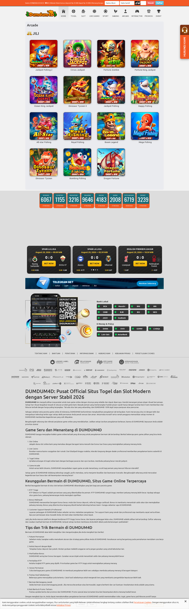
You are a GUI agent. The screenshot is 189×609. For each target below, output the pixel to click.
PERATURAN (70, 353)
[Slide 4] (97, 270)
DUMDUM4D (30, 402)
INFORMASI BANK (87, 353)
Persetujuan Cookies (142, 602)
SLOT (83, 16)
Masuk (151, 3)
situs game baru (35, 495)
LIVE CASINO (94, 16)
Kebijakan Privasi (63, 605)
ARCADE (125, 16)
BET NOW (49, 263)
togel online (50, 461)
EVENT (158, 16)
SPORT (105, 16)
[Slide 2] (93, 270)
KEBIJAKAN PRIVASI (122, 353)
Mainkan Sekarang (147, 283)
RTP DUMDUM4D (98, 493)
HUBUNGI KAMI (104, 353)
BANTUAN (56, 353)
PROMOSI (149, 16)
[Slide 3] (95, 270)
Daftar (159, 3)
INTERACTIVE (137, 16)
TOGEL (73, 16)
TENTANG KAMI (41, 353)
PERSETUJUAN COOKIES (145, 353)
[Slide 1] (91, 270)
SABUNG (115, 16)
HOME (63, 16)
